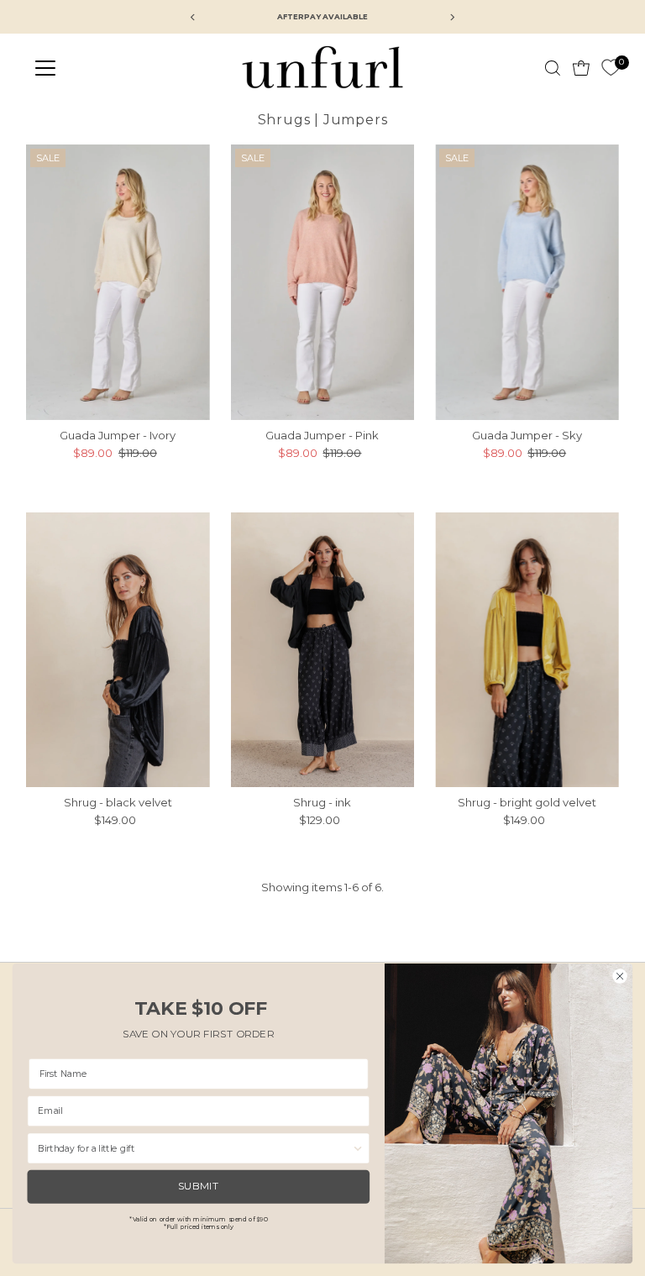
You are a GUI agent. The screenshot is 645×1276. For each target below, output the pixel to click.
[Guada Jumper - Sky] (527, 282)
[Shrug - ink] (323, 650)
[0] (610, 68)
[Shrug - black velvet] (118, 650)
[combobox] (195, 1148)
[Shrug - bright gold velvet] (527, 650)
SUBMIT (198, 1186)
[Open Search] (552, 68)
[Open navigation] (95, 68)
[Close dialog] (619, 975)
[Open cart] (581, 68)
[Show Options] (358, 1148)
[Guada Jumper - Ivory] (118, 282)
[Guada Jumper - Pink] (323, 282)
